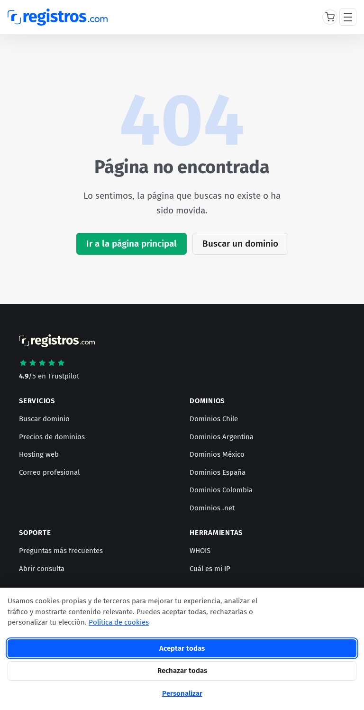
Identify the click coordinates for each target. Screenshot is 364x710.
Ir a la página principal (131, 243)
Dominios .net (212, 508)
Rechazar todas (182, 670)
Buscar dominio (44, 419)
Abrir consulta (41, 568)
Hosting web (39, 454)
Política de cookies (119, 622)
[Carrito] (329, 17)
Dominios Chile (214, 419)
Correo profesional (49, 472)
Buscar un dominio (240, 243)
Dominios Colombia (221, 490)
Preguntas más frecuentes (61, 550)
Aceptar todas (182, 648)
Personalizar (182, 693)
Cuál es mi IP (210, 568)
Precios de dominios (52, 437)
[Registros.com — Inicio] (58, 17)
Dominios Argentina (222, 437)
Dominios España (218, 472)
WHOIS (200, 550)
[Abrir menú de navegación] (347, 17)
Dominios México (217, 454)
